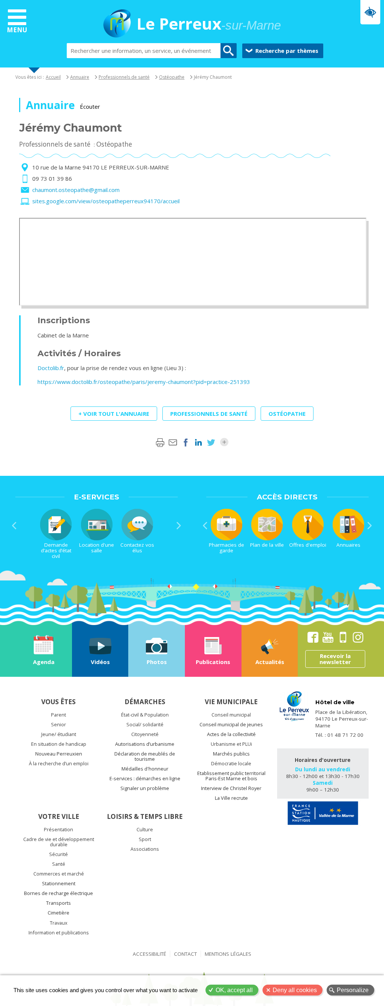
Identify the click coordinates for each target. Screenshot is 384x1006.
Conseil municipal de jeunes (231, 724)
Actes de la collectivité (231, 734)
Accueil (53, 77)
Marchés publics (231, 753)
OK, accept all (234, 990)
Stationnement (58, 883)
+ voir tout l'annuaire (113, 413)
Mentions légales (228, 954)
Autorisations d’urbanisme (144, 744)
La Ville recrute (231, 798)
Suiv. (179, 525)
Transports (58, 903)
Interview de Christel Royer (231, 788)
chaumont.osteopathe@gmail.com (76, 189)
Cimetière (58, 912)
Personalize (353, 990)
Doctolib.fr (51, 368)
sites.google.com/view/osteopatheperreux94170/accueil (106, 201)
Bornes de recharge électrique (58, 893)
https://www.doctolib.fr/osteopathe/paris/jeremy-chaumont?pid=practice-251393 (144, 381)
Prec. (14, 525)
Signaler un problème (144, 788)
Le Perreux (208, 24)
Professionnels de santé (124, 77)
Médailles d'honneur (145, 768)
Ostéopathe (171, 77)
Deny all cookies (295, 990)
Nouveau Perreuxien (58, 753)
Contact (185, 954)
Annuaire (79, 77)
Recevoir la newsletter (335, 659)
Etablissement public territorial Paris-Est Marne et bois (231, 776)
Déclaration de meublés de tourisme (144, 756)
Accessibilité (149, 954)
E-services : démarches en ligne (145, 778)
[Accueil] (117, 24)
